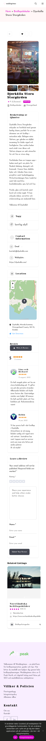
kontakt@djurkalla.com (18, 251)
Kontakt (7, 714)
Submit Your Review (19, 552)
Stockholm (26, 613)
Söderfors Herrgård (17, 604)
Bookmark (22, 34)
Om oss (7, 711)
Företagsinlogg (10, 692)
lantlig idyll (21, 224)
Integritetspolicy (10, 694)
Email (12, 537)
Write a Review (22, 348)
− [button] (12, 287)
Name (12, 525)
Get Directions (17, 334)
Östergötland (31, 105)
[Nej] (43, 731)
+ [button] (12, 283)
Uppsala (28, 615)
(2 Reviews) (16, 101)
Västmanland (18, 618)
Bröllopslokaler (22, 11)
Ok (15, 737)
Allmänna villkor (10, 697)
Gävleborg (17, 613)
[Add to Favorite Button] (7, 571)
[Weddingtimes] (9, 3)
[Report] (30, 34)
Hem (8, 11)
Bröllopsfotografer (22, 629)
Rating (12, 477)
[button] (35, 3)
